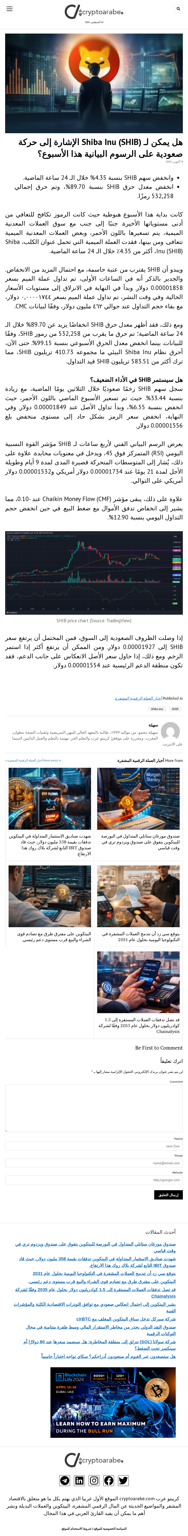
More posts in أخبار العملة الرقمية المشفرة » (33, 760)
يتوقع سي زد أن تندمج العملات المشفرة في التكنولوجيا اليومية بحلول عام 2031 (104, 1273)
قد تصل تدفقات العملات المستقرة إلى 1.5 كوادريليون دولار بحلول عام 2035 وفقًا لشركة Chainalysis (139, 1025)
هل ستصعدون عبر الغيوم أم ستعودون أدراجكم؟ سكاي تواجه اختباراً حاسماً (108, 1356)
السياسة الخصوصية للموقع (110, 1528)
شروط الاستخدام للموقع (76, 1528)
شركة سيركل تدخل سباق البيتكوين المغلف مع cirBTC (126, 1319)
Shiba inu (157, 709)
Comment (176, 1081)
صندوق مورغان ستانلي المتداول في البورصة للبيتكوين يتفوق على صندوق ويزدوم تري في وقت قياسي (140, 842)
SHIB (175, 709)
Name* (178, 1138)
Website (177, 1172)
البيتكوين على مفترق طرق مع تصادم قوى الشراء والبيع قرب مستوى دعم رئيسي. (102, 1281)
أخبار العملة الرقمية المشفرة (138, 698)
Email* (178, 1155)
